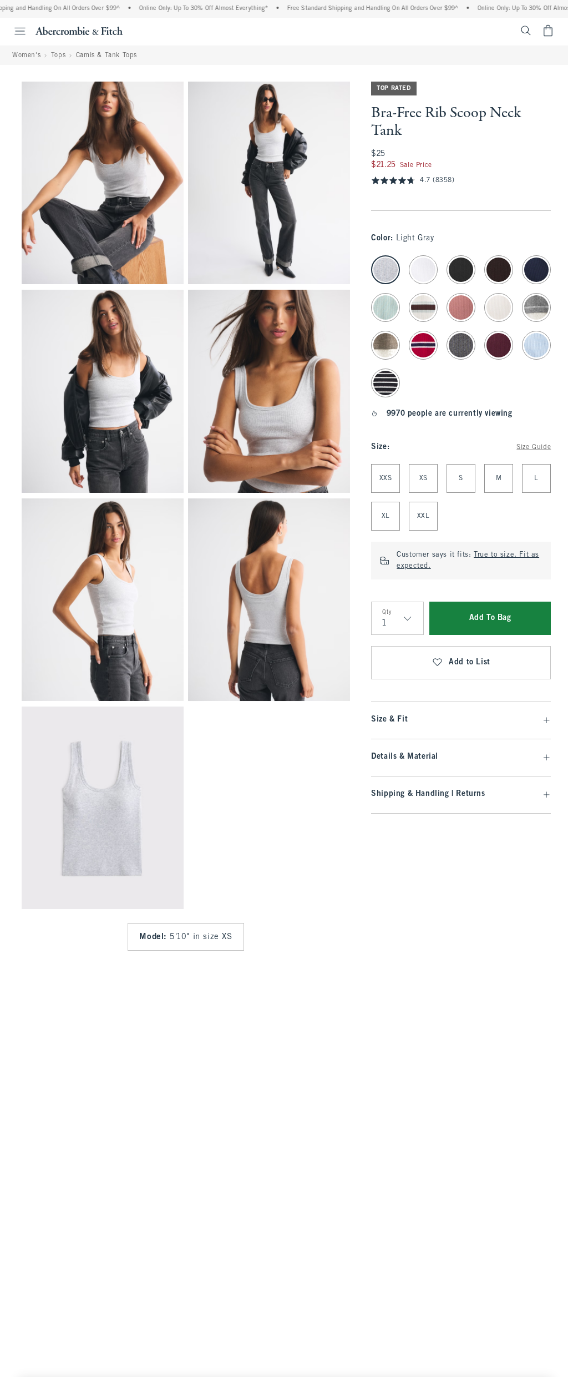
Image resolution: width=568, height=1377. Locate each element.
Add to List (469, 662)
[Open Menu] (14, 31)
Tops (58, 55)
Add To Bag (490, 618)
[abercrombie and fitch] (79, 30)
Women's (26, 55)
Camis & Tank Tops (106, 55)
